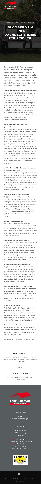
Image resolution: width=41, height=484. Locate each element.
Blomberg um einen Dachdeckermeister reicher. (20, 377)
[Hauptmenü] (35, 5)
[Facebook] (22, 367)
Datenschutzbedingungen (20, 419)
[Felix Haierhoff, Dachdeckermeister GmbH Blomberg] (20, 404)
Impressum (20, 416)
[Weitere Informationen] (32, 5)
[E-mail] (19, 367)
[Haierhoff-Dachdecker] (10, 5)
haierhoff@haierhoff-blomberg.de (21, 441)
